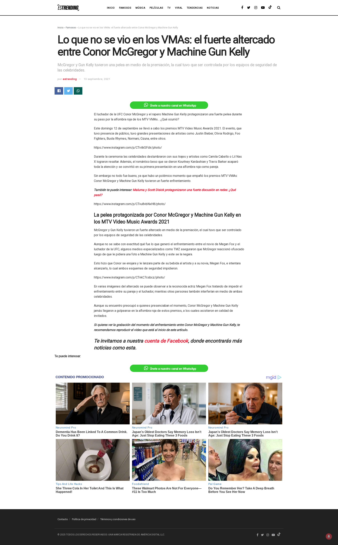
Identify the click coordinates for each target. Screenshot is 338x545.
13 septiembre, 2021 (97, 79)
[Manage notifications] (329, 536)
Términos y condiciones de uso (118, 519)
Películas (156, 7)
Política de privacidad (84, 519)
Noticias (213, 7)
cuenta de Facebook (166, 341)
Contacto (63, 519)
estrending (70, 79)
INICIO (111, 7)
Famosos (125, 7)
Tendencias (195, 7)
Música (140, 7)
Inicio (60, 27)
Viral (178, 7)
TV (169, 7)
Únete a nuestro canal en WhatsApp (173, 105)
